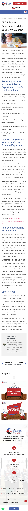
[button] (25, 12)
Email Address (14, 452)
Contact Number (14, 465)
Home (2, 18)
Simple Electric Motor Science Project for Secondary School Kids (12, 221)
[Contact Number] (14, 460)
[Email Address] (14, 448)
